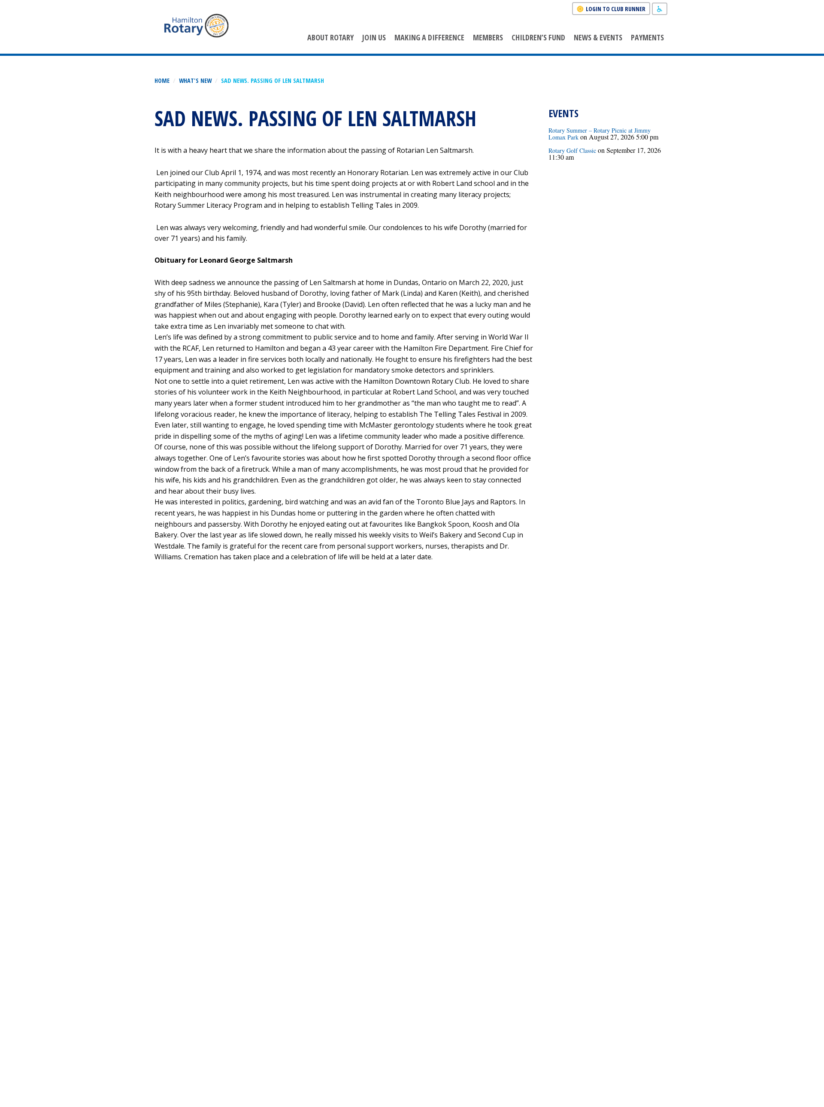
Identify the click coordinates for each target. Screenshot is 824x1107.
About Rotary (330, 37)
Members (488, 37)
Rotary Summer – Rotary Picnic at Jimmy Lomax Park (599, 133)
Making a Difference (429, 37)
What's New (195, 80)
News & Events (598, 37)
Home (162, 80)
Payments (647, 37)
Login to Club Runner (615, 9)
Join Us (374, 37)
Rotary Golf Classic (572, 150)
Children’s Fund (538, 37)
